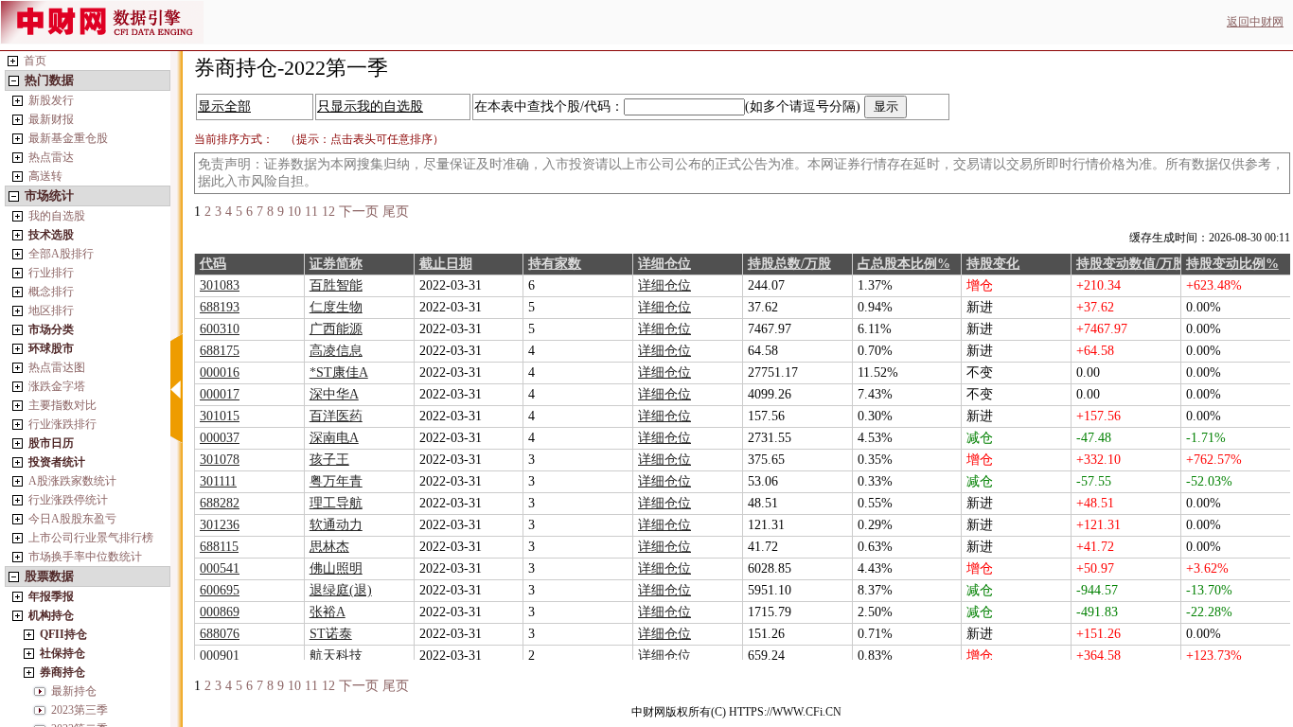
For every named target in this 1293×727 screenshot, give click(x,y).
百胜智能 (336, 285)
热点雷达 (51, 157)
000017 (219, 394)
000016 (219, 372)
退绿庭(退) (341, 590)
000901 (219, 655)
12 (328, 211)
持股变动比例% (1232, 264)
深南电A (334, 438)
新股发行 (51, 100)
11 (311, 211)
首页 (35, 60)
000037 (219, 438)
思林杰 (329, 547)
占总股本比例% (904, 264)
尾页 (395, 211)
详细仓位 (664, 264)
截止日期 (445, 264)
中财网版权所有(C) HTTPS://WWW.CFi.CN (736, 711)
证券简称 (336, 264)
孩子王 (329, 459)
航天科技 (336, 655)
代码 (213, 264)
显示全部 (224, 106)
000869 (219, 612)
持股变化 (992, 264)
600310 (219, 329)
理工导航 (336, 503)
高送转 (45, 176)
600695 (219, 590)
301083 (219, 285)
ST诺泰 (331, 634)
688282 (219, 503)
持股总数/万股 (789, 264)
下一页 (359, 211)
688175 (219, 351)
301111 (218, 481)
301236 (219, 525)
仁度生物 (336, 307)
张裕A (327, 612)
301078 (219, 459)
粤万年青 (336, 481)
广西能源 (336, 329)
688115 (219, 547)
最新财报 (51, 119)
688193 (219, 307)
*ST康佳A (339, 372)
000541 (219, 568)
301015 (219, 416)
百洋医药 (336, 416)
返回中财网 (1255, 21)
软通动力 (336, 525)
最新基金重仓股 (68, 138)
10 (294, 211)
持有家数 (554, 264)
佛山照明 (336, 568)
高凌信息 (336, 351)
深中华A (334, 394)
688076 (219, 634)
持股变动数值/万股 (1131, 264)
